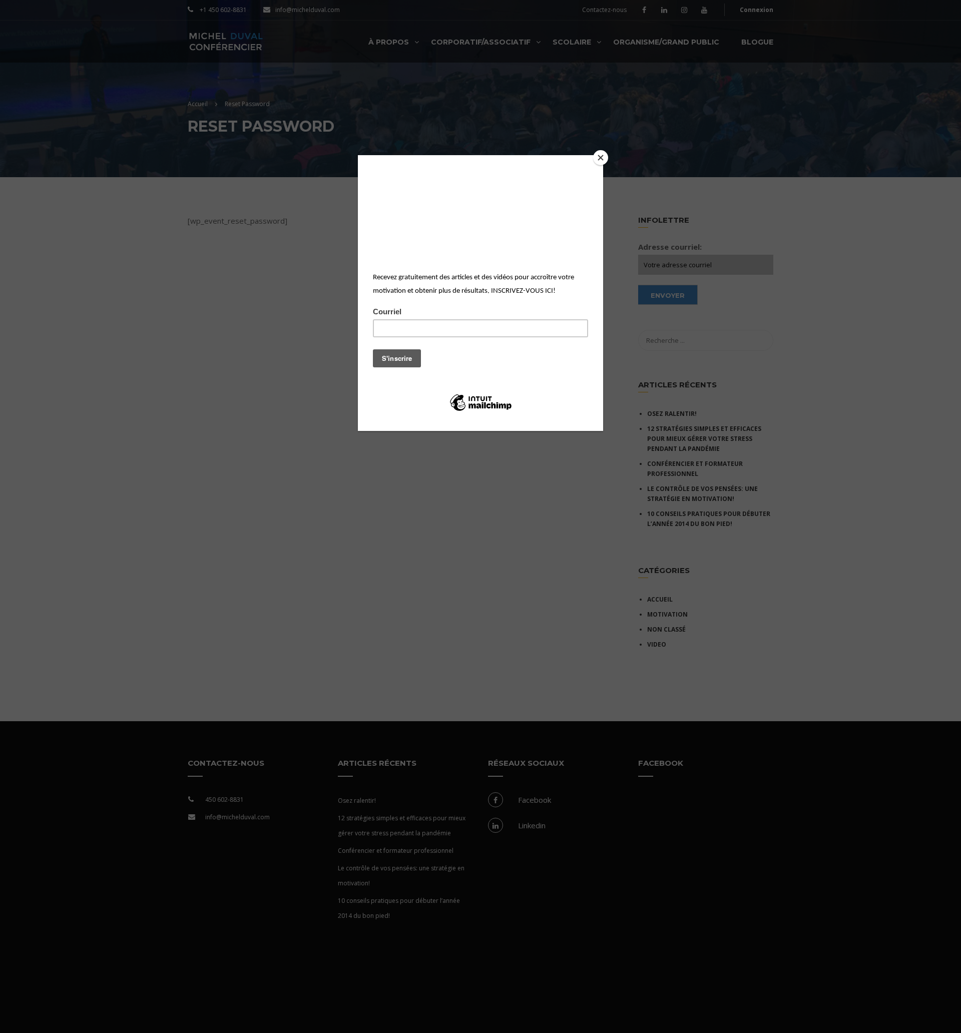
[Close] (600, 157)
